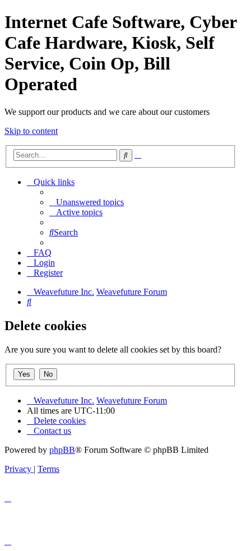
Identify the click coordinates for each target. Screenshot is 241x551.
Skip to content (31, 131)
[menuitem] (86, 202)
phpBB (62, 450)
